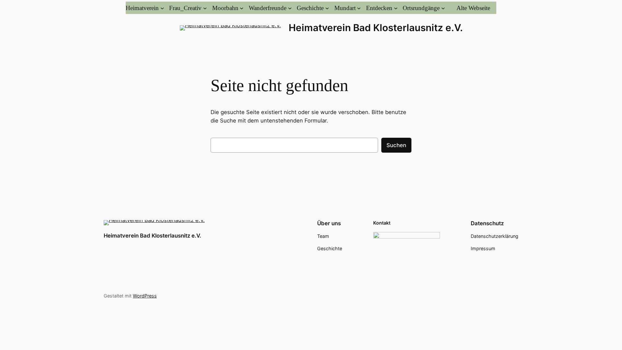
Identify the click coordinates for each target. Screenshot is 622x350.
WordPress (145, 295)
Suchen (396, 145)
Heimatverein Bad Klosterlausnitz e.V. (376, 27)
